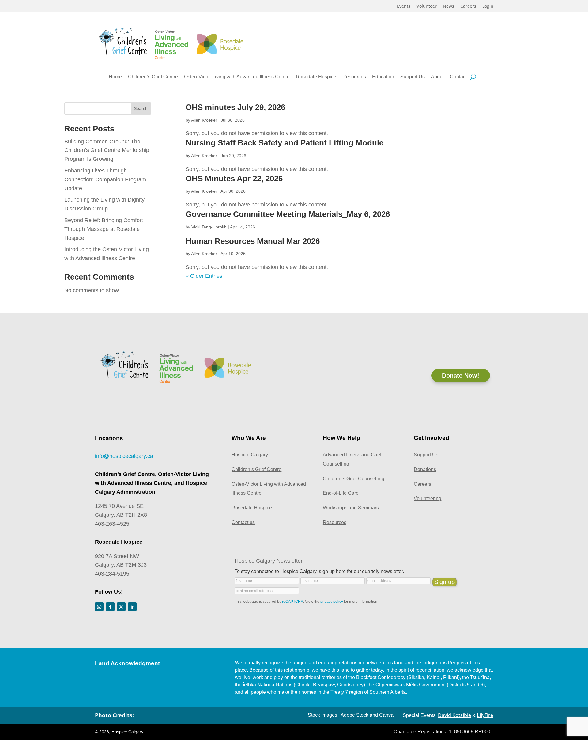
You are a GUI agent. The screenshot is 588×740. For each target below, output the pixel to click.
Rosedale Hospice (316, 77)
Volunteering (427, 498)
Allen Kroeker (204, 120)
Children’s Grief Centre (153, 77)
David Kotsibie (454, 715)
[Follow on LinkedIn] (132, 606)
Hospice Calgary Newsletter (269, 561)
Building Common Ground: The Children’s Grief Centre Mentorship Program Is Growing (106, 150)
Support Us (412, 77)
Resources (354, 77)
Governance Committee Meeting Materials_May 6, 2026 (288, 214)
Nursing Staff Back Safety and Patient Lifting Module (284, 142)
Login (487, 6)
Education (383, 77)
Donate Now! (460, 375)
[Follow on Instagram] (99, 606)
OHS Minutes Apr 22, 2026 (234, 178)
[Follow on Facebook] (110, 606)
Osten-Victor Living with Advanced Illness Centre (237, 77)
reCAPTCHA (292, 601)
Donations (425, 469)
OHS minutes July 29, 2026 (235, 107)
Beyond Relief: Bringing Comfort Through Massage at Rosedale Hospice (103, 229)
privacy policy (331, 601)
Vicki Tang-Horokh (209, 227)
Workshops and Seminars (351, 507)
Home (115, 77)
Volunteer (427, 6)
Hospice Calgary (250, 454)
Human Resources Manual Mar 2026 (253, 241)
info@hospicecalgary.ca (124, 456)
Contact (458, 77)
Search (141, 108)
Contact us (243, 522)
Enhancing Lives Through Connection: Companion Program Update (105, 179)
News (448, 6)
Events (403, 6)
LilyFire (485, 715)
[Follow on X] (121, 606)
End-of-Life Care (341, 493)
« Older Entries (204, 276)
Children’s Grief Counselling (353, 478)
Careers (468, 6)
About (437, 77)
